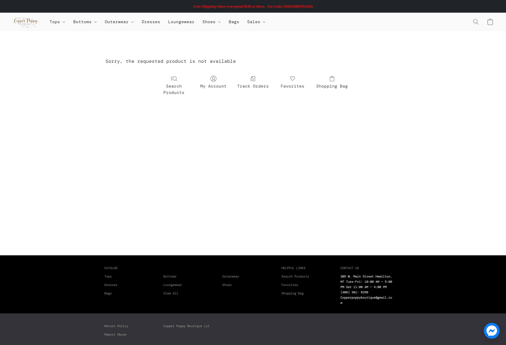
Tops (56, 22)
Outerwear (118, 22)
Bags (234, 22)
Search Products (173, 89)
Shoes (210, 22)
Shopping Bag (332, 86)
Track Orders (253, 86)
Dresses (151, 22)
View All (170, 293)
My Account (213, 86)
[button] (26, 21)
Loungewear (181, 22)
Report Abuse (115, 334)
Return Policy (116, 326)
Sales (255, 22)
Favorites (292, 86)
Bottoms (169, 276)
